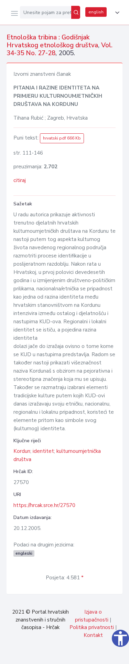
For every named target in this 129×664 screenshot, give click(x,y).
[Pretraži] (75, 12)
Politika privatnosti (91, 627)
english (96, 12)
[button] (116, 12)
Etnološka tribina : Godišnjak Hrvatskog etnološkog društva (52, 41)
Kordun (21, 451)
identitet (43, 451)
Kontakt (93, 635)
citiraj (19, 180)
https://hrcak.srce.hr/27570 (44, 505)
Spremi (72, 655)
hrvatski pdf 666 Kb (62, 138)
